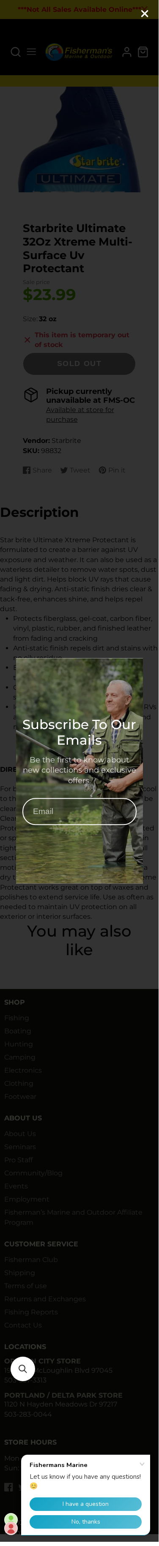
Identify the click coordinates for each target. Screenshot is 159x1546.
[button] (23, 1369)
